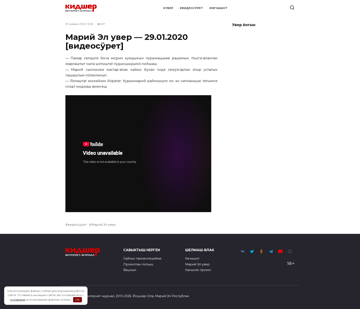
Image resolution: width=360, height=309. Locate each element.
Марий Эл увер (103, 225)
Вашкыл (129, 270)
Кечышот (192, 258)
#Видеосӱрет (191, 8)
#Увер (168, 8)
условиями (17, 299)
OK (77, 299)
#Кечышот (218, 8)
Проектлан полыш (138, 264)
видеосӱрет (77, 225)
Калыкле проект (198, 270)
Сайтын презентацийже (142, 258)
